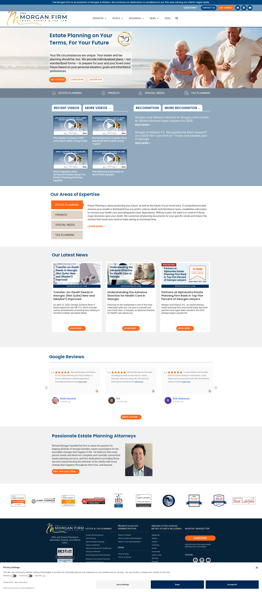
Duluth (154, 548)
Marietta (155, 558)
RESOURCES (135, 18)
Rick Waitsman (181, 398)
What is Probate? (124, 535)
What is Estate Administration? (130, 538)
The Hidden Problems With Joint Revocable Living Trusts (70, 139)
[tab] (67, 205)
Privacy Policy (123, 554)
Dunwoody (156, 552)
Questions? (190, 7)
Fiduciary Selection (93, 552)
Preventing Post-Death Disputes (98, 555)
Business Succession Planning (98, 559)
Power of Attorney (93, 545)
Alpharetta (156, 535)
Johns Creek (156, 555)
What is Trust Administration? (129, 542)
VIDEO (168, 18)
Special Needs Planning (95, 542)
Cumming (155, 545)
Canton (154, 542)
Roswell (155, 561)
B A (118, 398)
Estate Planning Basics (95, 535)
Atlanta (154, 538)
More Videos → (98, 108)
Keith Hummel (68, 398)
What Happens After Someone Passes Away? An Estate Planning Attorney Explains (69, 176)
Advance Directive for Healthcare (98, 548)
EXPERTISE (98, 18)
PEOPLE (116, 18)
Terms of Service (124, 557)
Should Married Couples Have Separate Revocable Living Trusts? (109, 140)
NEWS (153, 18)
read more (82, 382)
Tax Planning (91, 538)
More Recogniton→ (182, 108)
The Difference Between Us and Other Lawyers (108, 173)
